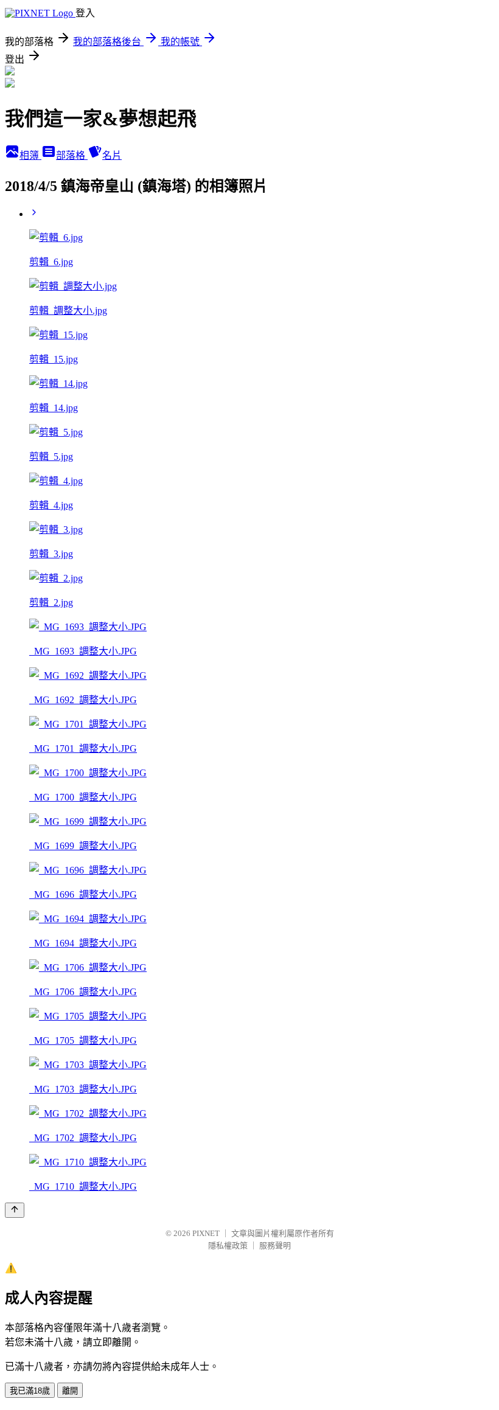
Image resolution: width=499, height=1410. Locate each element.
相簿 (30, 155)
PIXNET (206, 1233)
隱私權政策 (228, 1245)
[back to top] (14, 1210)
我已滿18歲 (30, 1390)
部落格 (72, 155)
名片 (112, 155)
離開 (70, 1390)
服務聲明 (275, 1245)
